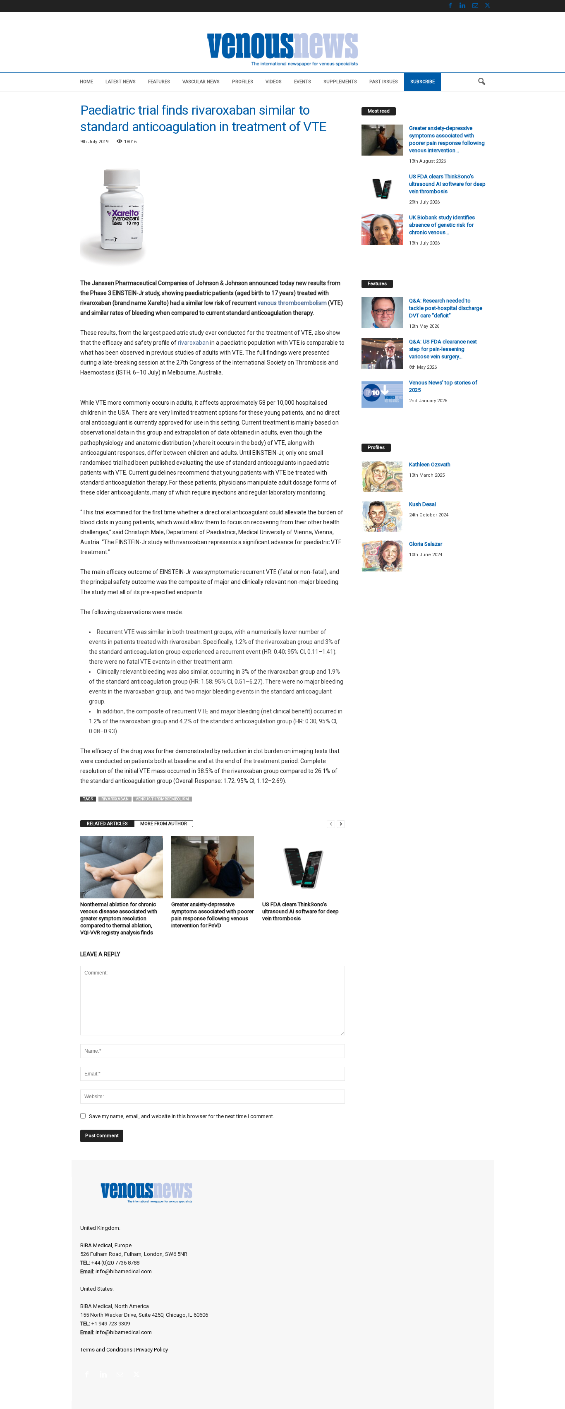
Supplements (340, 81)
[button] (481, 82)
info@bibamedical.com (124, 1271)
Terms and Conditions (106, 1350)
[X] (488, 6)
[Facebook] (450, 6)
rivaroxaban (193, 342)
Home (86, 81)
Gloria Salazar (425, 544)
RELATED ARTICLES (107, 823)
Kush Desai (422, 504)
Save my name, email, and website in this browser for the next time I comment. (181, 1116)
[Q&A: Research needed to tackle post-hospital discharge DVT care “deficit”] (382, 312)
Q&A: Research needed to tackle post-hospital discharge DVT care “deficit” (445, 308)
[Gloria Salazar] (382, 555)
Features (159, 81)
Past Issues (383, 81)
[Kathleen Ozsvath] (382, 476)
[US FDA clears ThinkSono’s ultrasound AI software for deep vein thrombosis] (303, 867)
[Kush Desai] (382, 516)
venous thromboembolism (292, 303)
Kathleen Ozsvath (429, 464)
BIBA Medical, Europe (106, 1245)
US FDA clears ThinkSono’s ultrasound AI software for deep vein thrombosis (300, 911)
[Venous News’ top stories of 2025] (382, 394)
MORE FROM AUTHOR (163, 823)
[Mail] (475, 6)
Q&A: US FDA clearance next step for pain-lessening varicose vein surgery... (443, 349)
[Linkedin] (463, 6)
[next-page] (341, 823)
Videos (274, 81)
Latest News (120, 81)
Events (302, 81)
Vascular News (201, 81)
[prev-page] (331, 823)
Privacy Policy (152, 1350)
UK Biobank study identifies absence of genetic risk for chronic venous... (442, 224)
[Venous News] (282, 48)
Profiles (242, 81)
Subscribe (422, 81)
